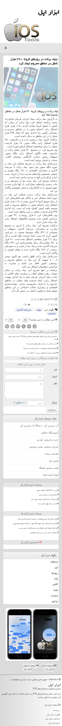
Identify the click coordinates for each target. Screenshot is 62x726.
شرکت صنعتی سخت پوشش (43, 446)
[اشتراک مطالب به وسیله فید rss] (7, 326)
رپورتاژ (54, 573)
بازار (56, 578)
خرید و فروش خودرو (47, 439)
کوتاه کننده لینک (50, 475)
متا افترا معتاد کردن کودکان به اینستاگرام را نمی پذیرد (38, 528)
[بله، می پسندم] (25, 319)
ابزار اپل (48, 12)
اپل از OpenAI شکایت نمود (47, 490)
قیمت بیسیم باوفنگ (48, 468)
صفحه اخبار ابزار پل (47, 667)
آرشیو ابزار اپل (54, 723)
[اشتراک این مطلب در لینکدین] (12, 326)
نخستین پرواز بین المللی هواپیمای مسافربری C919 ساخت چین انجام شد (33, 338)
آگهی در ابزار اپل (53, 714)
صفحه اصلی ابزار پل (29, 667)
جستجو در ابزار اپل (52, 719)
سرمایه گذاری (24, 310)
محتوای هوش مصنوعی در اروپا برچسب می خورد (40, 348)
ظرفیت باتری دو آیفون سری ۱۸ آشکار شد (42, 353)
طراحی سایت (51, 454)
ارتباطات (54, 562)
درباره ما (56, 710)
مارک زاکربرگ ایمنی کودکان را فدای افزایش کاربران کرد (37, 519)
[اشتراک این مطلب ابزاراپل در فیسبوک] (29, 326)
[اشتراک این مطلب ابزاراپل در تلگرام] (34, 326)
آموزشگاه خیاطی (49, 432)
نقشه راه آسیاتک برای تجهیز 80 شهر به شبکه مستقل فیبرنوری (35, 523)
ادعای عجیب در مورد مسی (48, 494)
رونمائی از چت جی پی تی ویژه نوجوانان (43, 532)
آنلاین (55, 584)
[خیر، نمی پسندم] (11, 319)
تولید (39, 310)
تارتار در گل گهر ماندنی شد (47, 503)
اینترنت (54, 595)
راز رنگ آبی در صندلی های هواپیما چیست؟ (41, 343)
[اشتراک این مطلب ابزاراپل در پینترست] (18, 326)
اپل (56, 567)
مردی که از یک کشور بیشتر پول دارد (44, 499)
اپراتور (55, 601)
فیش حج (53, 461)
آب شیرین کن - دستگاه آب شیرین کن (39, 425)
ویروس (52, 313)
